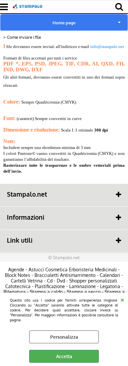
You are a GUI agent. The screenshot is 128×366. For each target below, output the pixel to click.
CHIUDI (122, 299)
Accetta (64, 356)
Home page (64, 22)
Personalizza (64, 337)
